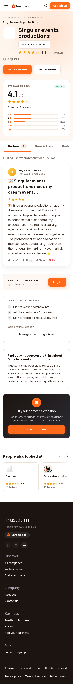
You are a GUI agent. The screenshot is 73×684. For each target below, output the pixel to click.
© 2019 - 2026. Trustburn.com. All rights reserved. (36, 668)
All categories (13, 563)
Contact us (11, 601)
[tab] (17, 146)
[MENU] (6, 5)
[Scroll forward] (67, 456)
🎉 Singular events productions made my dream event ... (30, 186)
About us (10, 594)
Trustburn (17, 519)
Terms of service (35, 676)
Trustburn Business (17, 620)
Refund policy (58, 676)
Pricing (9, 626)
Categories (9, 17)
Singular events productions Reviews (31, 157)
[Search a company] (45, 5)
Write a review (14, 569)
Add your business (17, 633)
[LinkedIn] (24, 545)
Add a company (15, 575)
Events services (30, 17)
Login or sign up (15, 652)
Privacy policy (13, 676)
